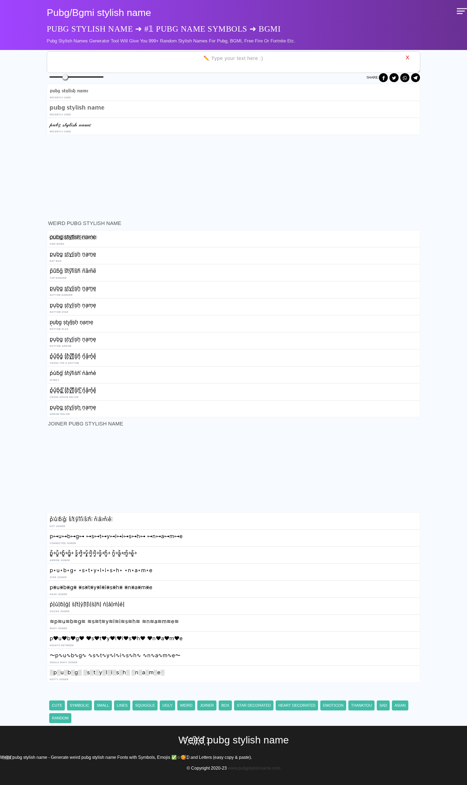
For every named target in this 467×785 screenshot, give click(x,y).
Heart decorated (296, 705)
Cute (57, 705)
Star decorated (254, 705)
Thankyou (361, 705)
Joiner (207, 705)
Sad (383, 705)
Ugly (167, 705)
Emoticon (333, 705)
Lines (122, 705)
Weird (186, 705)
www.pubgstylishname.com (254, 768)
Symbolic (79, 705)
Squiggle (145, 705)
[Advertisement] (209, 176)
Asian (400, 705)
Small (103, 705)
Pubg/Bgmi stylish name (99, 12)
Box (225, 705)
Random (60, 718)
